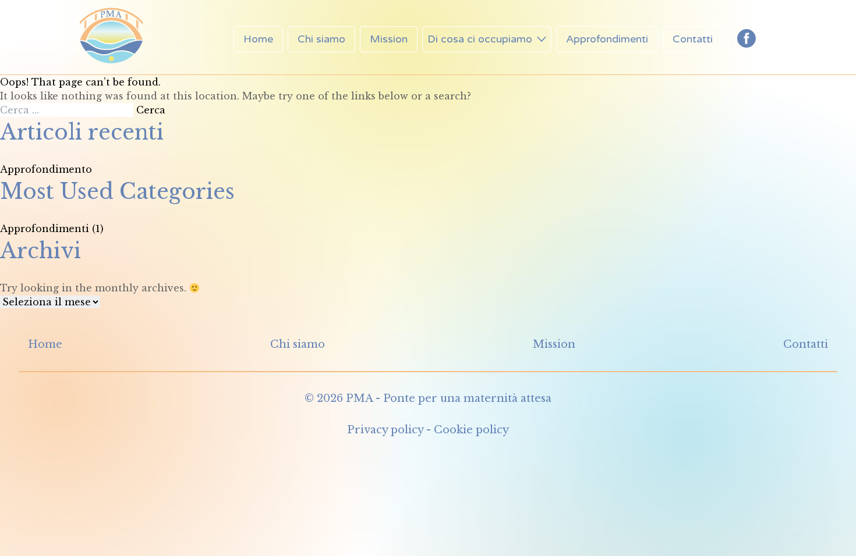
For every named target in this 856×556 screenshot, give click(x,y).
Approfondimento (46, 169)
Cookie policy (471, 429)
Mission (389, 39)
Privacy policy (385, 429)
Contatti (693, 39)
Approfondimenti (607, 39)
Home (258, 39)
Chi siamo (321, 39)
